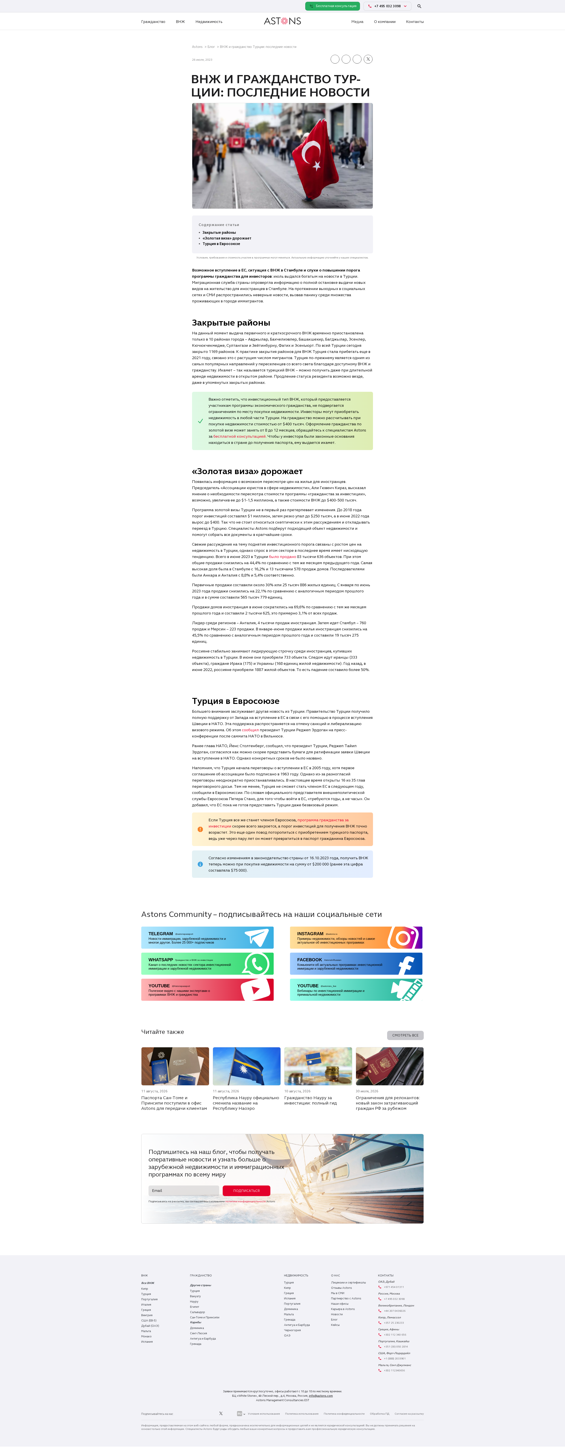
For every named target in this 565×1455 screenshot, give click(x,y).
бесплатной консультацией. (240, 436)
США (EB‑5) (148, 1320)
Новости (337, 1314)
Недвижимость (209, 21)
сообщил (251, 730)
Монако (146, 1336)
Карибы (195, 1322)
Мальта (146, 1331)
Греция (146, 1310)
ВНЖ (180, 21)
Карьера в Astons (343, 1309)
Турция (146, 1294)
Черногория (292, 1330)
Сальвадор (197, 1312)
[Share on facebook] (335, 60)
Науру (194, 1301)
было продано (282, 556)
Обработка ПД (379, 1413)
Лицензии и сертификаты (348, 1282)
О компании (385, 21)
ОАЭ (287, 1335)
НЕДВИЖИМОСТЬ (296, 1275)
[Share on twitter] (368, 60)
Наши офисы (339, 1304)
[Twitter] (221, 1413)
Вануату (195, 1296)
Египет (194, 1307)
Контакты (415, 21)
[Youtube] (230, 1413)
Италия (146, 1304)
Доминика (197, 1328)
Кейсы (335, 1325)
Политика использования (301, 1413)
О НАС (335, 1275)
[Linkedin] (181, 1413)
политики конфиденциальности (245, 1201)
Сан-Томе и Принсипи (204, 1317)
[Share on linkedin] (346, 60)
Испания (147, 1342)
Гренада (195, 1344)
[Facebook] (201, 1413)
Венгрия (147, 1315)
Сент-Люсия (198, 1333)
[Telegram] (155, 6)
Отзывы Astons (341, 1288)
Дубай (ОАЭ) (150, 1326)
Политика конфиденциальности (344, 1413)
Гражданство (153, 21)
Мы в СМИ (337, 1293)
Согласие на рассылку (409, 1413)
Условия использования (264, 1413)
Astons (197, 47)
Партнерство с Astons (346, 1298)
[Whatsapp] (145, 6)
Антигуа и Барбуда (203, 1338)
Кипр (144, 1289)
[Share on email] (357, 60)
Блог (211, 47)
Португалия (149, 1299)
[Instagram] (191, 1413)
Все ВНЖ (147, 1283)
